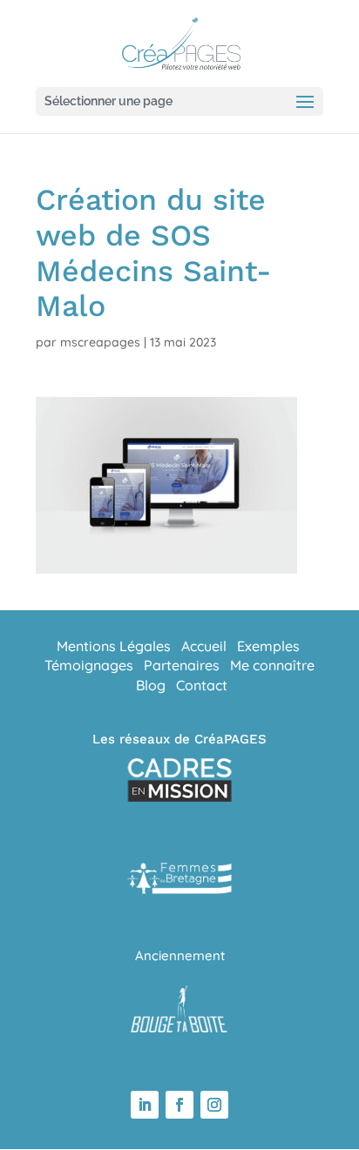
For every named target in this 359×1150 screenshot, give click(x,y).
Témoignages (88, 665)
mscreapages (100, 342)
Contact (201, 685)
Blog (151, 685)
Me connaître (272, 665)
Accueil (204, 646)
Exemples (268, 646)
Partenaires (182, 665)
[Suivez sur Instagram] (214, 1105)
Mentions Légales (114, 646)
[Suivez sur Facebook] (179, 1105)
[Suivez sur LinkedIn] (145, 1105)
